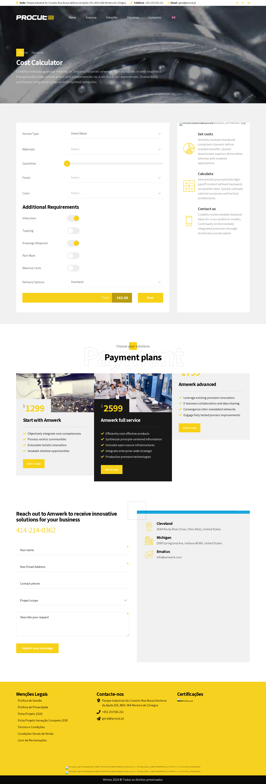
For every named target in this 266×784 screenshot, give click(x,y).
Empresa (91, 17)
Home (72, 17)
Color (26, 193)
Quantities (29, 163)
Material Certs (31, 268)
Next (150, 298)
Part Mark (28, 256)
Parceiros (133, 17)
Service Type (30, 134)
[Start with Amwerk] (55, 392)
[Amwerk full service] (133, 392)
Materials (28, 149)
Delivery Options (33, 282)
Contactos (154, 17)
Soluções (111, 17)
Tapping (27, 231)
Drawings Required (35, 243)
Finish (26, 178)
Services (37, 52)
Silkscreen (29, 218)
